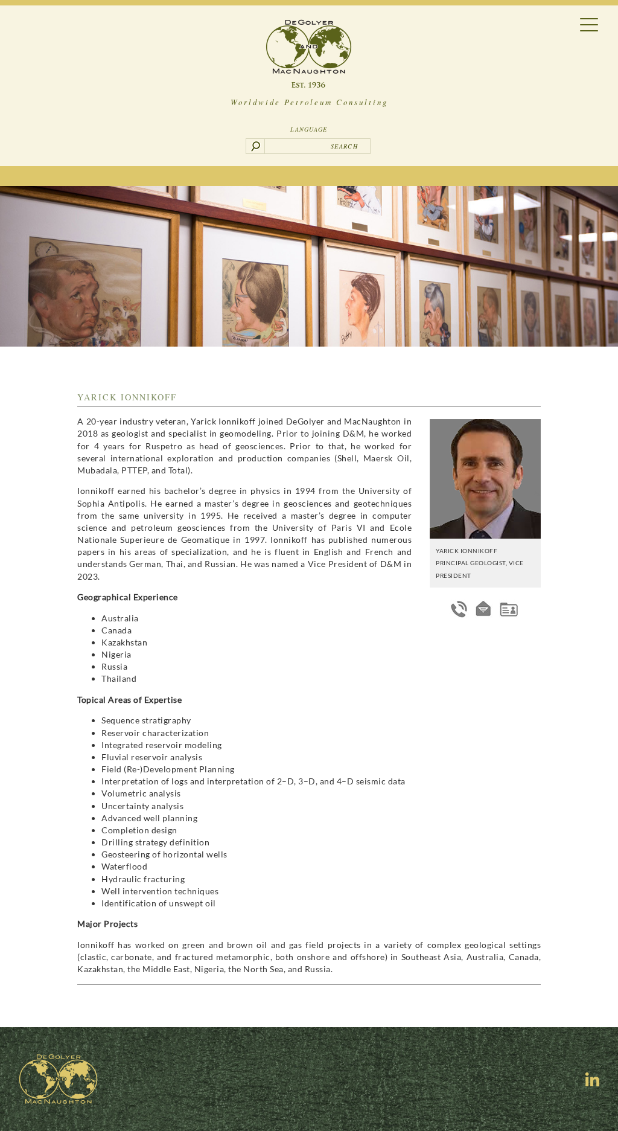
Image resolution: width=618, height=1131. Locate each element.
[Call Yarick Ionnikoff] (459, 609)
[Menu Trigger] (589, 23)
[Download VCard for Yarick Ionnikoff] (508, 609)
